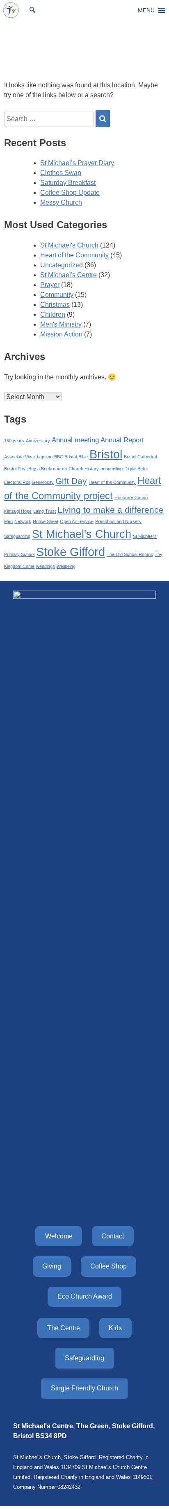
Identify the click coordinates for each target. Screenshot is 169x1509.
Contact (112, 1236)
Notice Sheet (45, 521)
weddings (45, 566)
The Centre (63, 1327)
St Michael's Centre (68, 274)
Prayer (49, 284)
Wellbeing (66, 566)
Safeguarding (17, 536)
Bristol (105, 454)
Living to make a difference (110, 509)
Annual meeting (75, 440)
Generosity (43, 482)
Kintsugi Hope (18, 511)
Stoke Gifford (70, 551)
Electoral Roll (17, 482)
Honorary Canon (131, 497)
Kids (115, 1327)
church (60, 468)
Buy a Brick (39, 468)
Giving (51, 1266)
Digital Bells (135, 468)
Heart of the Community (74, 255)
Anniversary (38, 440)
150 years (14, 440)
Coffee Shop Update (70, 192)
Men (8, 521)
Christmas (55, 304)
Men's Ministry (61, 324)
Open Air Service (77, 521)
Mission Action (61, 334)
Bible (83, 456)
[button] (146, 10)
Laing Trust (44, 511)
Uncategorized (61, 265)
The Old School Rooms (130, 554)
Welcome (59, 1236)
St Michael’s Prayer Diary (77, 162)
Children (52, 314)
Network (22, 521)
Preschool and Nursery (118, 521)
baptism (45, 456)
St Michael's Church (69, 245)
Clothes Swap (60, 172)
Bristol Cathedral (140, 456)
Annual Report (122, 440)
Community (56, 294)
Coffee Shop (108, 1266)
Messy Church (61, 202)
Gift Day (71, 481)
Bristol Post (15, 468)
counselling (111, 468)
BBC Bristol (65, 456)
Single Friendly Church (84, 1388)
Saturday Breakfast (68, 182)
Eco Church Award (84, 1296)
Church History (84, 468)
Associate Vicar (19, 456)
